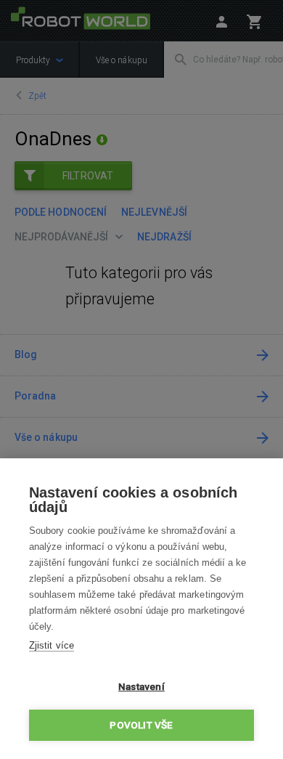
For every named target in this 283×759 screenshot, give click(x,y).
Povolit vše (141, 725)
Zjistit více (51, 645)
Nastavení (141, 686)
